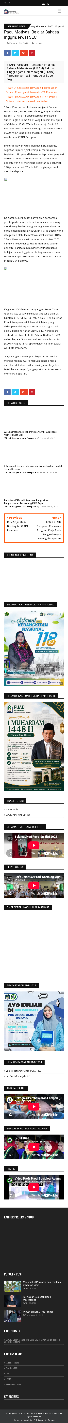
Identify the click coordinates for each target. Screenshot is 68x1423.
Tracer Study (12, 809)
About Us (28, 1420)
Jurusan (39, 43)
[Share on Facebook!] (7, 53)
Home (16, 1420)
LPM (8, 1373)
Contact (51, 1420)
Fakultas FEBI (12, 1368)
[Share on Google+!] (24, 53)
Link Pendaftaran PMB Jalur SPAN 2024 (24, 1070)
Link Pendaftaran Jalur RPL (18, 1076)
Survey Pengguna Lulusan (18, 814)
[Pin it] (32, 53)
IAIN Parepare (12, 1362)
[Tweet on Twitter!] (15, 53)
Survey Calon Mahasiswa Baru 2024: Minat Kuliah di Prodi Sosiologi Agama (32, 1340)
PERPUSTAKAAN (13, 1384)
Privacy (39, 1420)
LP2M (8, 1379)
